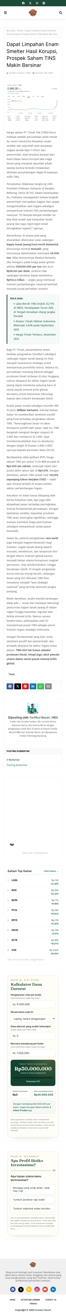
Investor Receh (43, 1310)
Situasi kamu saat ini (22, 1012)
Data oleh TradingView (35, 852)
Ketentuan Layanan (30, 1300)
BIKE (14, 890)
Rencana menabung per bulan (28, 1045)
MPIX (14, 920)
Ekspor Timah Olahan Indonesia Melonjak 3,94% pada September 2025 (34, 325)
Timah (20, 30)
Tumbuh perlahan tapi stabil (29, 1199)
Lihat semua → (51, 871)
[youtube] (45, 1289)
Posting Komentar (17, 765)
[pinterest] (43, 3)
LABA (14, 880)
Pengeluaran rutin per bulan (26, 996)
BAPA (14, 900)
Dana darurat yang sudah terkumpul (31, 1028)
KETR (14, 940)
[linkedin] (53, 1289)
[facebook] (23, 3)
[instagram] (37, 3)
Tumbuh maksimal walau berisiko (31, 1208)
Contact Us (50, 1300)
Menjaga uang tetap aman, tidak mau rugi (31, 1189)
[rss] (29, 1289)
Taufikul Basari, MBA (20, 72)
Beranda (11, 30)
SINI (14, 950)
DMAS (15, 930)
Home (12, 1300)
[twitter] (30, 3)
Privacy (33, 1304)
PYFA (14, 910)
